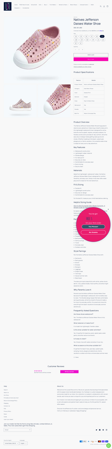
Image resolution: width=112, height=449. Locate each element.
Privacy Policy (7, 411)
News (5, 414)
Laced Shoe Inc (97, 444)
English (22, 443)
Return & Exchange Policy (10, 400)
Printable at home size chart (11, 398)
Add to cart (91, 55)
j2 (103, 40)
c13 (93, 40)
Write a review (69, 371)
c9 (102, 36)
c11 (82, 40)
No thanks (93, 232)
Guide (5, 416)
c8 (97, 36)
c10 (76, 40)
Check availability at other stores (82, 66)
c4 (76, 36)
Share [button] (77, 357)
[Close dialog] (108, 209)
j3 (75, 43)
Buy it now (91, 59)
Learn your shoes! (8, 419)
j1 (98, 40)
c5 (81, 36)
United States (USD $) (10, 443)
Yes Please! (93, 227)
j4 (80, 43)
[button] (100, 6)
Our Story (6, 395)
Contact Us (7, 406)
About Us (6, 392)
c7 (91, 36)
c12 (87, 40)
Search (6, 390)
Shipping (6, 403)
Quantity (76, 46)
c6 (86, 36)
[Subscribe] (29, 429)
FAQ (5, 408)
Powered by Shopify (104, 444)
